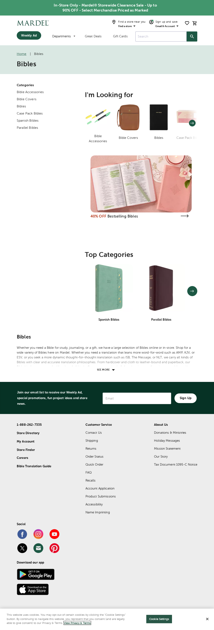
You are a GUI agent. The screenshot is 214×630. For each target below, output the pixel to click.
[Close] (207, 619)
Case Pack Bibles (30, 113)
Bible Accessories (30, 92)
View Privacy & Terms (77, 623)
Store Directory (28, 433)
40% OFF (98, 216)
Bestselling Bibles (122, 216)
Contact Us (93, 432)
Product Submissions (100, 496)
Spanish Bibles (27, 120)
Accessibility (94, 504)
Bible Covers (26, 99)
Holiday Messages (167, 440)
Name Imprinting (97, 512)
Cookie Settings (159, 619)
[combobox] (161, 36)
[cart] (194, 23)
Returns (91, 448)
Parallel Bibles (27, 127)
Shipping (91, 440)
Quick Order (94, 464)
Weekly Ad (29, 35)
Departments (61, 36)
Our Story (161, 456)
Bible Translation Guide (34, 466)
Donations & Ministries (170, 432)
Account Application (100, 488)
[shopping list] (187, 23)
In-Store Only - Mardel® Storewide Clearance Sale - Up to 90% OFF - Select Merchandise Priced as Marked (105, 7)
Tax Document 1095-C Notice (175, 464)
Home (22, 54)
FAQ (88, 472)
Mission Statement (167, 448)
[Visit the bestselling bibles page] (184, 215)
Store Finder (26, 450)
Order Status (94, 456)
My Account (26, 441)
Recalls (90, 480)
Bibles (21, 106)
